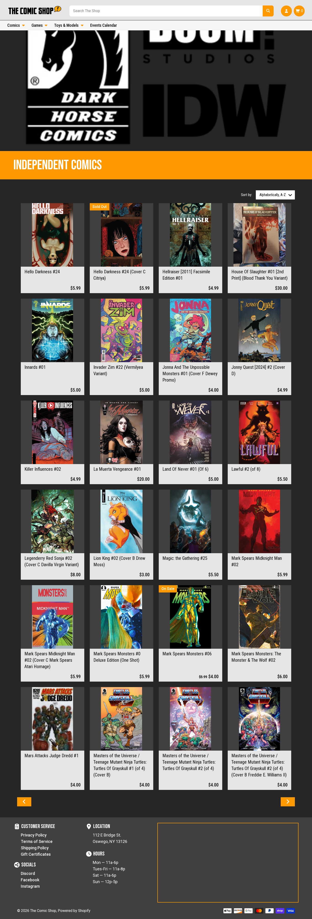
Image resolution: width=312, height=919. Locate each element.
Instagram (30, 886)
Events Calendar (103, 25)
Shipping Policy (35, 847)
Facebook (30, 879)
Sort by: (246, 195)
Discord (28, 873)
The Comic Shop (43, 910)
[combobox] (165, 11)
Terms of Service (37, 841)
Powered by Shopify (74, 910)
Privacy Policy (34, 835)
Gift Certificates (36, 854)
